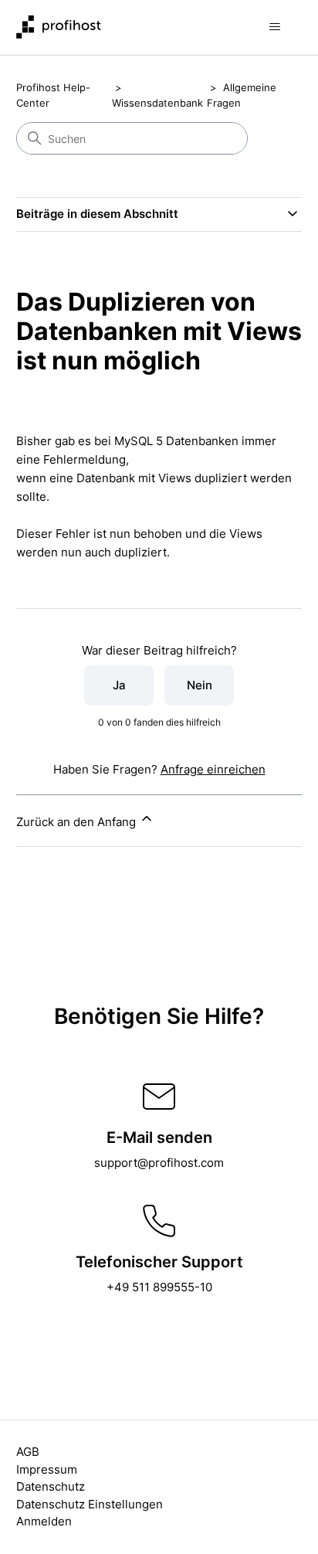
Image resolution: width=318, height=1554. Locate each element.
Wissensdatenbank (157, 103)
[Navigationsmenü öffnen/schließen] (274, 27)
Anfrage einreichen (213, 769)
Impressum (46, 1469)
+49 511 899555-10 (159, 1287)
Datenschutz (50, 1486)
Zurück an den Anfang (77, 821)
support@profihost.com (159, 1162)
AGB (27, 1451)
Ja (119, 685)
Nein (199, 685)
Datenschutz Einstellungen (89, 1504)
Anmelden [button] (44, 1521)
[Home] (58, 27)
